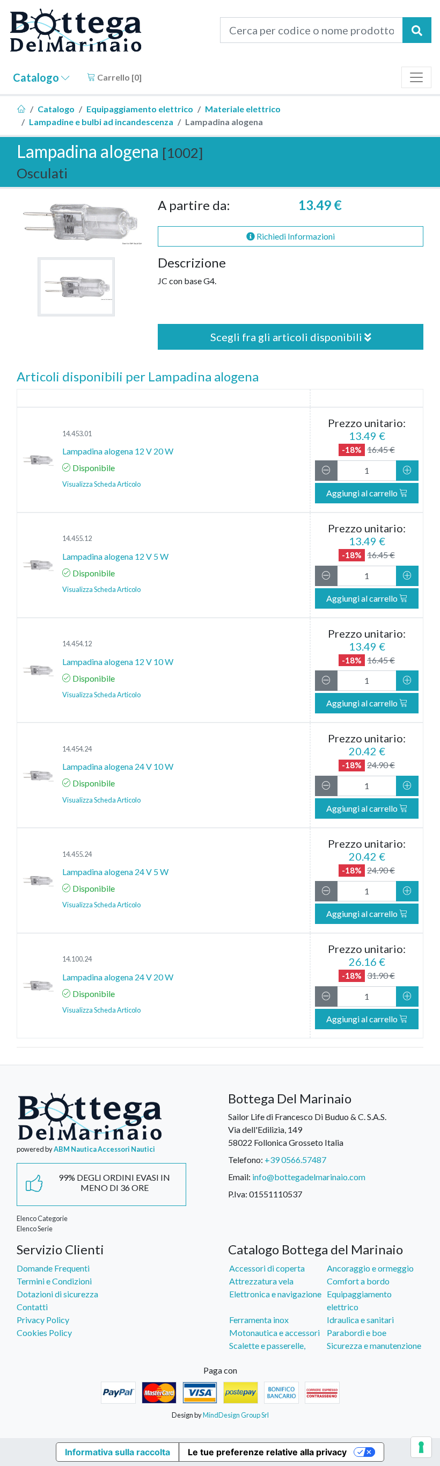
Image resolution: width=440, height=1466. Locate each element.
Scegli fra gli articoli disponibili (287, 336)
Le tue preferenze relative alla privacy (267, 1452)
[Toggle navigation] (416, 77)
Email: (239, 1177)
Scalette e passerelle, (267, 1345)
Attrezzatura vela (261, 1281)
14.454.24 (77, 749)
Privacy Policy (43, 1320)
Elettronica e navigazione (275, 1294)
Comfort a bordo (358, 1281)
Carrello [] (119, 77)
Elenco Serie (35, 1228)
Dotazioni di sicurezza (57, 1294)
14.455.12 (77, 538)
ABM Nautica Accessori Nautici (104, 1149)
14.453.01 (77, 433)
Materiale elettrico (243, 109)
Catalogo (37, 77)
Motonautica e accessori (274, 1332)
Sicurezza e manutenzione (374, 1345)
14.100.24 (77, 959)
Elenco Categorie (42, 1218)
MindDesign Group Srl (236, 1415)
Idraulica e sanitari (360, 1320)
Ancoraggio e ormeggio (370, 1268)
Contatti (32, 1307)
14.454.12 (77, 643)
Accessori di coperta (267, 1268)
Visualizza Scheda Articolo (101, 484)
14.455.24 (77, 854)
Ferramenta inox (259, 1320)
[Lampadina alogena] (76, 286)
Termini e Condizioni (54, 1281)
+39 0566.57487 (295, 1159)
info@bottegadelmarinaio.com (308, 1177)
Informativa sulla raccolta (117, 1452)
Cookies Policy (44, 1332)
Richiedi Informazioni (295, 236)
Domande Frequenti (53, 1268)
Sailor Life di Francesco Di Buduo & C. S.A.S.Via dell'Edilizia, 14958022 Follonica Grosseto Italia (307, 1129)
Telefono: (245, 1159)
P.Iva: (237, 1194)
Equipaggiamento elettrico (139, 109)
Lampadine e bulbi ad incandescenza (101, 122)
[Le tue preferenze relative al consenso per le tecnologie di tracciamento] (421, 1447)
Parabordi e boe (356, 1332)
